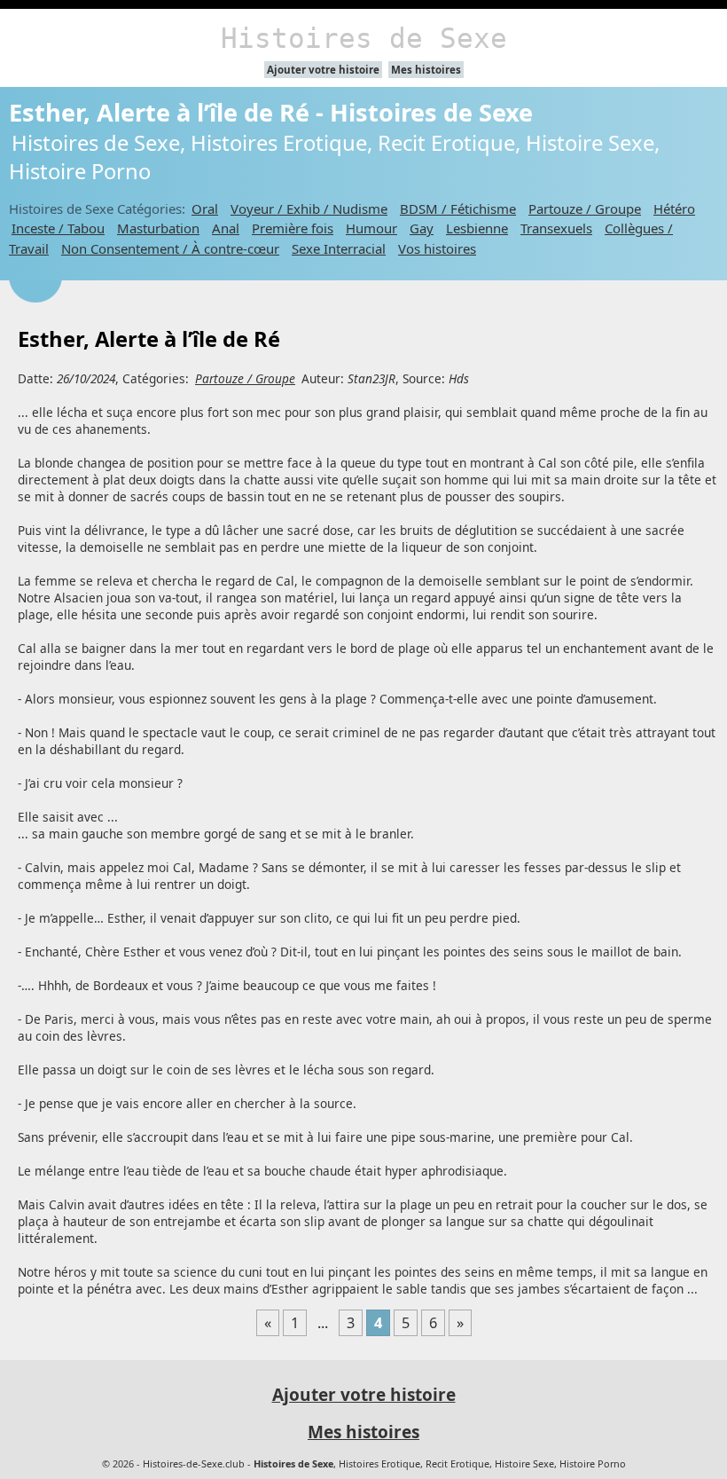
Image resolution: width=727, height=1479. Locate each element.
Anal (225, 228)
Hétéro (674, 208)
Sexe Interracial (339, 248)
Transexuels (556, 228)
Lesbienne (477, 228)
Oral (205, 208)
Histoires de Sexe (364, 38)
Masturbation (158, 228)
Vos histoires (437, 248)
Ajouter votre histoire (323, 69)
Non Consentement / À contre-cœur (170, 248)
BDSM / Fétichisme (458, 208)
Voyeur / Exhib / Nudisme (309, 208)
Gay (422, 228)
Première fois (292, 228)
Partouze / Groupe (584, 208)
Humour (371, 228)
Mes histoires (426, 69)
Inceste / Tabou (58, 228)
